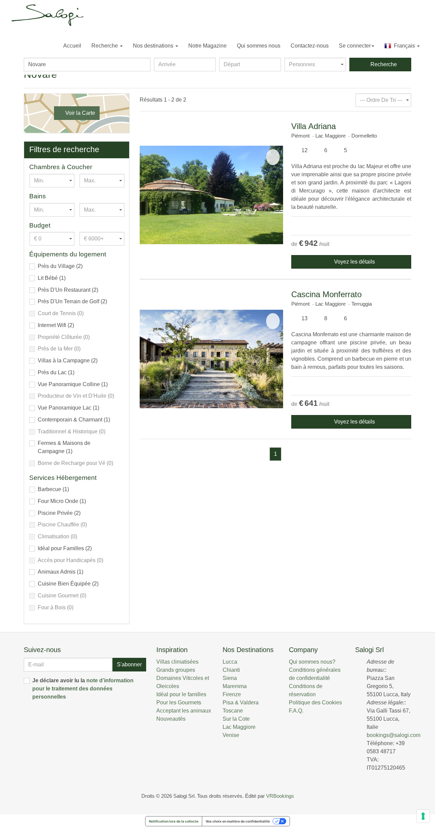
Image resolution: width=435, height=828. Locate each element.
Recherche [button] (105, 46)
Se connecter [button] (355, 46)
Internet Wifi (56, 325)
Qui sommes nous (258, 46)
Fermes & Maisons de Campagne (64, 447)
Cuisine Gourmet (62, 595)
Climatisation (57, 536)
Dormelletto (364, 136)
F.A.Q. (296, 711)
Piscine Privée (59, 513)
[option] (211, 195)
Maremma (235, 686)
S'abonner (129, 664)
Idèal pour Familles (65, 548)
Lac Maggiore (330, 136)
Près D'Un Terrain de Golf (72, 301)
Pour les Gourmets (178, 702)
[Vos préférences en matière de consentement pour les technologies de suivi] (423, 816)
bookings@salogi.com (393, 735)
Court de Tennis (61, 313)
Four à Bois (55, 607)
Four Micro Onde (62, 501)
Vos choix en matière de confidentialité (238, 821)
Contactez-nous (310, 46)
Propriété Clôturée (64, 337)
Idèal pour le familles (181, 694)
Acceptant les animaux (183, 711)
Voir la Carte (79, 113)
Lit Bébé (52, 278)
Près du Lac (56, 372)
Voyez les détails (353, 262)
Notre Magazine (207, 46)
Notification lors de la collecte (173, 821)
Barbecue (53, 489)
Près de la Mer (59, 349)
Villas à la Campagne (68, 360)
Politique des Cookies (315, 702)
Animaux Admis (60, 572)
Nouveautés (171, 719)
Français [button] (403, 46)
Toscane (233, 711)
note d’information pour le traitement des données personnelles (83, 689)
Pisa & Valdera (241, 702)
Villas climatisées (177, 662)
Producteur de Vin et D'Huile (76, 396)
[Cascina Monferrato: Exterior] (211, 359)
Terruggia (361, 304)
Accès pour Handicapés (70, 560)
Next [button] (276, 195)
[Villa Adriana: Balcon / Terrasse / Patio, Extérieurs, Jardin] (211, 195)
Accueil (72, 46)
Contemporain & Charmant (74, 419)
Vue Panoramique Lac (68, 408)
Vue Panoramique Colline (73, 384)
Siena (230, 678)
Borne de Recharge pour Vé (75, 463)
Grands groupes (175, 670)
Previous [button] (146, 195)
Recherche (382, 64)
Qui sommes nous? (312, 662)
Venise (231, 735)
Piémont (300, 136)
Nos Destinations (248, 649)
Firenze (232, 694)
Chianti (231, 670)
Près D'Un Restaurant (68, 290)
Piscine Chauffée (62, 524)
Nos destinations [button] (154, 46)
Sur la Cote (236, 719)
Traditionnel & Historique (71, 431)
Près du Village (60, 266)
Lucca (230, 662)
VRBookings (280, 796)
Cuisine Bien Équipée (68, 584)
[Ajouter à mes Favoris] (273, 157)
